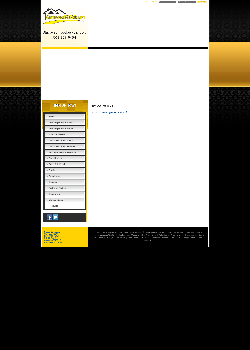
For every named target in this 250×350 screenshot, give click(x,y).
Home (52, 116)
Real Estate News (148, 235)
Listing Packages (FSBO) (61, 140)
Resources (54, 206)
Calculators (54, 176)
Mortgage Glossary (194, 232)
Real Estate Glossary (133, 232)
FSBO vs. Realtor (57, 134)
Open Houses (55, 158)
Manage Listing (56, 200)
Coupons (53, 182)
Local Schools (133, 238)
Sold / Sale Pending (58, 164)
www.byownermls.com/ (114, 112)
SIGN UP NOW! (64, 105)
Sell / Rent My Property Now (62, 152)
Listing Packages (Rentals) (62, 146)
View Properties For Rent (61, 128)
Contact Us (54, 194)
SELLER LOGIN (151, 2)
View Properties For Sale (61, 122)
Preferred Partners (58, 188)
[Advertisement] (125, 74)
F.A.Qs (52, 170)
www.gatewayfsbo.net (53, 242)
